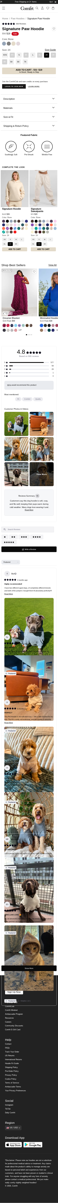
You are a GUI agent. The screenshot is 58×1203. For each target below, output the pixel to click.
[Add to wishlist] (34, 272)
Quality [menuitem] (38, 399)
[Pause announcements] (55, 2)
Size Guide (50, 50)
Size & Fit (8, 117)
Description (9, 99)
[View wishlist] (47, 8)
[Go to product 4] (31, 334)
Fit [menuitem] (18, 399)
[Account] (42, 8)
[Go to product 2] (28, 334)
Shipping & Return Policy (16, 126)
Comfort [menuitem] (27, 399)
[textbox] (27, 529)
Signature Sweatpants (37, 210)
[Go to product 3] (29, 334)
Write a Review (33, 550)
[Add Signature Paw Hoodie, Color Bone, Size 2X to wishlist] (54, 29)
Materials (8, 108)
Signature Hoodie (11, 209)
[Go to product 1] (26, 334)
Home (5, 18)
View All (52, 265)
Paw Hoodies (17, 18)
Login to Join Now (14, 86)
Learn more (34, 86)
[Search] (37, 8)
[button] (14, 24)
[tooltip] (37, 496)
